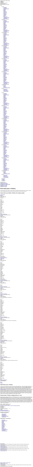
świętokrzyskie (5, 16)
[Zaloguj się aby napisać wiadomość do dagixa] (1, 321)
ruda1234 (1, 215)
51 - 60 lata (14, 405)
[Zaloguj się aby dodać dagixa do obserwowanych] (2, 321)
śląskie (4, 154)
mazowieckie (5, 12)
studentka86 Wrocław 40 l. (3, 449)
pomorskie (5, 15)
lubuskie (5, 10)
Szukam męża (3, 414)
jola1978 (1, 195)
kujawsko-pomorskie (6, 8)
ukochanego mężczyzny (3, 389)
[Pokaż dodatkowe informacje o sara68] (0, 261)
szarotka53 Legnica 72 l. (3, 446)
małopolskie (5, 11)
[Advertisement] (16, 437)
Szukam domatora (6, 90)
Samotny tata (5, 89)
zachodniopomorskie (4, 430)
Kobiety (5, 86)
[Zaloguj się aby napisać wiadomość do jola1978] (1, 198)
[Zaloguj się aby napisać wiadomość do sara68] (1, 261)
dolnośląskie (5, 60)
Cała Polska (5, 7)
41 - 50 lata (11, 405)
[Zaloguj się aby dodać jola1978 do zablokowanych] (3, 198)
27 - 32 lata (5, 405)
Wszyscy (5, 85)
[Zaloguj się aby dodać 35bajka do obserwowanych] (2, 240)
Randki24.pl (3, 178)
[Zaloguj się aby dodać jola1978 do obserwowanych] (2, 198)
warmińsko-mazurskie (6, 17)
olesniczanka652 (2, 341)
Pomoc (9, 462)
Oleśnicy (8, 399)
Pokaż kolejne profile (3, 380)
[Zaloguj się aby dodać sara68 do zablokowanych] (3, 261)
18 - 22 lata (1, 405)
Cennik (7, 462)
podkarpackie (3, 425)
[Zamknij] (0, 284)
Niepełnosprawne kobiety (5, 416)
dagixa (1, 318)
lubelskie (5, 9)
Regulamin (4, 462)
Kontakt (1, 462)
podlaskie (5, 14)
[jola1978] (2, 194)
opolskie (5, 39)
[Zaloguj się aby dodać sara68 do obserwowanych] (2, 261)
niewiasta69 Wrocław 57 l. (3, 447)
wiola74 (1, 281)
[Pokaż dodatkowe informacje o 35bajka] (0, 240)
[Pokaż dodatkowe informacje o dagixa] (0, 321)
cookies (11, 466)
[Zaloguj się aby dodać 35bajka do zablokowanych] (3, 240)
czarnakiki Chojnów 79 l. (3, 450)
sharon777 (1, 358)
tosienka (1, 295)
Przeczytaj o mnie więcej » (3, 214)
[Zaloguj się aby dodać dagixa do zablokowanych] (3, 321)
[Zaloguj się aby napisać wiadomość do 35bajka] (1, 240)
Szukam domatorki (6, 91)
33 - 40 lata (8, 405)
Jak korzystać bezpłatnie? (7, 87)
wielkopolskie (5, 18)
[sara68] (2, 258)
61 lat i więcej (18, 405)
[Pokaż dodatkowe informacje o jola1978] (0, 198)
